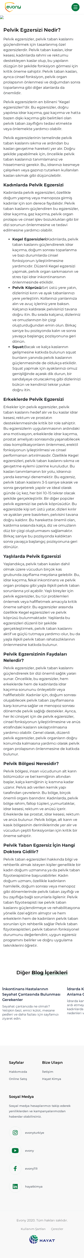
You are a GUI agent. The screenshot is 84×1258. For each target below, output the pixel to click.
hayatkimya (34, 1186)
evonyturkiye (34, 1132)
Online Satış (18, 1079)
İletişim (47, 1071)
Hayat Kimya (51, 1079)
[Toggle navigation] (75, 7)
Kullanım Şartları (33, 1229)
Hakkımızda (18, 1071)
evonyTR (31, 1168)
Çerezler (57, 1229)
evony (29, 1150)
